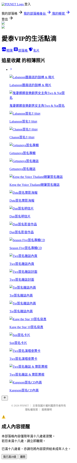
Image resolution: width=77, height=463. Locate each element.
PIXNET (24, 405)
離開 (22, 456)
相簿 (9, 50)
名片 (36, 50)
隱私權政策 (31, 409)
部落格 (23, 50)
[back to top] (5, 398)
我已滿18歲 (9, 456)
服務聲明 (47, 409)
